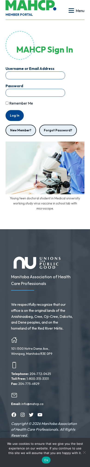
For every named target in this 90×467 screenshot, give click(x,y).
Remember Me (21, 103)
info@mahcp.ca (32, 404)
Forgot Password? (58, 130)
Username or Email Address (30, 68)
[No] (84, 452)
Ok (46, 460)
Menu (80, 10)
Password (14, 86)
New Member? (20, 130)
